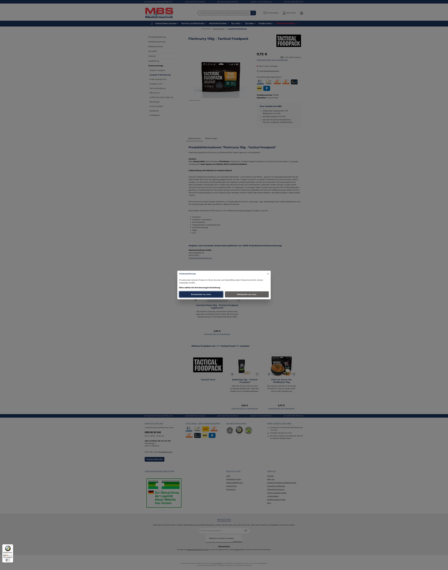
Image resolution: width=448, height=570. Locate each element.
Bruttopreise (201, 294)
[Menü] (11, 545)
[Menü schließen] (268, 274)
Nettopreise (247, 294)
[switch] (7, 560)
